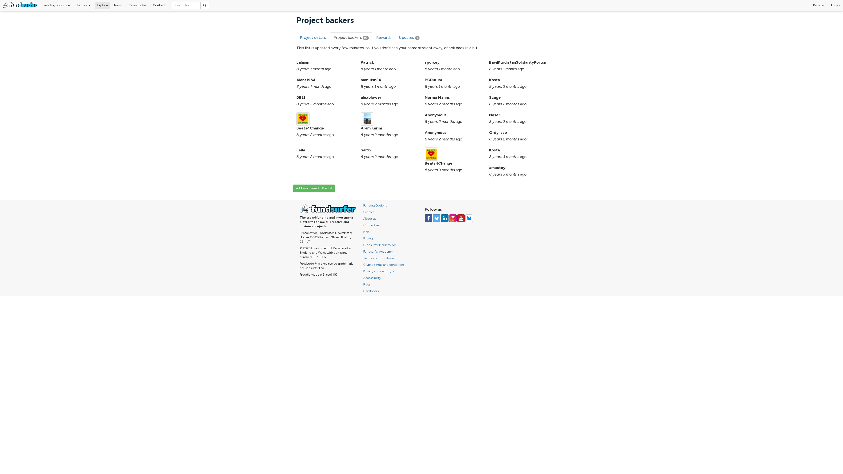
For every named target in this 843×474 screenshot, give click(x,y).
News (118, 5)
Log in (835, 5)
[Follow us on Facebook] (428, 218)
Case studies (137, 5)
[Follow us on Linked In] (445, 218)
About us (369, 219)
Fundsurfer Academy (378, 251)
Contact (159, 5)
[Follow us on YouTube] (461, 218)
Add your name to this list (314, 188)
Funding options (56, 5)
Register (819, 5)
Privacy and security (377, 271)
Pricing (368, 238)
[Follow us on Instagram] (453, 218)
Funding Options (375, 205)
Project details (313, 37)
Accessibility (372, 278)
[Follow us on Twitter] (436, 218)
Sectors (82, 5)
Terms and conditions (378, 258)
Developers (371, 291)
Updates (408, 37)
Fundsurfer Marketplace (379, 245)
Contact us (371, 225)
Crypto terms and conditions (384, 265)
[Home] (19, 5)
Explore (102, 5)
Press (367, 284)
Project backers (352, 39)
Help (366, 232)
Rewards (383, 37)
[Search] (204, 5)
